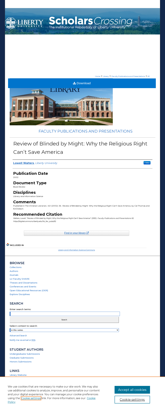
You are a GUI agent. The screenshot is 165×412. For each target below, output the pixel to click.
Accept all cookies (132, 390)
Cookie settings (31, 398)
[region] (82, 394)
